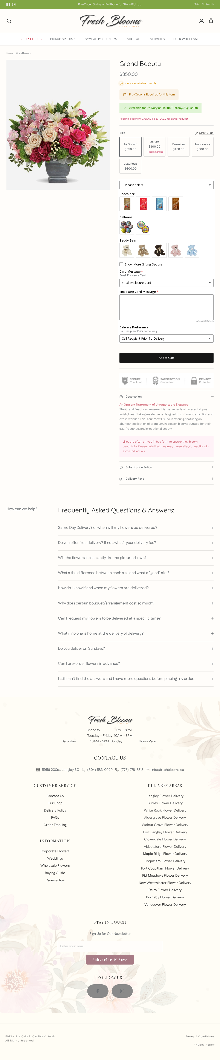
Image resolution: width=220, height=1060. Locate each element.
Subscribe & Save (110, 959)
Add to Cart (166, 358)
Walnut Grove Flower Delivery (165, 825)
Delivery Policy (55, 810)
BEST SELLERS (30, 39)
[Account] (200, 20)
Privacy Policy (204, 1045)
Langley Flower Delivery (165, 796)
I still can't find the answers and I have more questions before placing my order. (126, 679)
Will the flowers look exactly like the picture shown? (102, 558)
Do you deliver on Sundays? (81, 648)
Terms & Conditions (200, 1036)
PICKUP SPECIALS (63, 39)
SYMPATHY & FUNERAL (101, 39)
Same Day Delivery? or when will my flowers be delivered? (107, 528)
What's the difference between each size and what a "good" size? (113, 573)
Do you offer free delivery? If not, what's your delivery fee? (107, 543)
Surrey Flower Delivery (165, 803)
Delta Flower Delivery (165, 890)
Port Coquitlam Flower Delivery (165, 868)
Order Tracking (55, 825)
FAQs (196, 4)
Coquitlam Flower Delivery (165, 861)
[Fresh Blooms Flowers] (110, 20)
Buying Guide (55, 873)
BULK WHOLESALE (186, 39)
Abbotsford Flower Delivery (165, 846)
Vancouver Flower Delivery (165, 904)
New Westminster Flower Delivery (165, 882)
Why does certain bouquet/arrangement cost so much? (106, 603)
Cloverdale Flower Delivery (165, 839)
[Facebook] (8, 4)
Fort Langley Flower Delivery (165, 832)
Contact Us (208, 4)
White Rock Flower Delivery (165, 810)
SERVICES (157, 39)
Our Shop (55, 803)
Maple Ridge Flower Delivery (165, 853)
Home (9, 53)
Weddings (55, 858)
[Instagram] (13, 4)
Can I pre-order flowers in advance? (89, 664)
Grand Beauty (23, 53)
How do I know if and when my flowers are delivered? (103, 588)
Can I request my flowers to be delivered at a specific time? (109, 618)
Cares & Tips (55, 880)
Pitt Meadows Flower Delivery (165, 875)
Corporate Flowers (55, 851)
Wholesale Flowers (55, 865)
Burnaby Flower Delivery (165, 897)
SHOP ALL (134, 39)
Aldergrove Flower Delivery (165, 817)
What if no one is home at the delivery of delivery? (101, 633)
